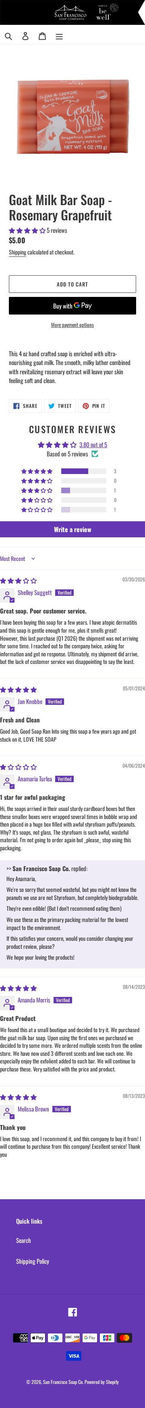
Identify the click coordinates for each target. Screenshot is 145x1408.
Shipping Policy (32, 1261)
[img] (18, 580)
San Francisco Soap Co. (63, 1381)
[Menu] (59, 35)
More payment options (72, 325)
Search (23, 1240)
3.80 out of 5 (93, 444)
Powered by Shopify (102, 1381)
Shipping (17, 252)
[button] (28, 230)
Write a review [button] (72, 529)
